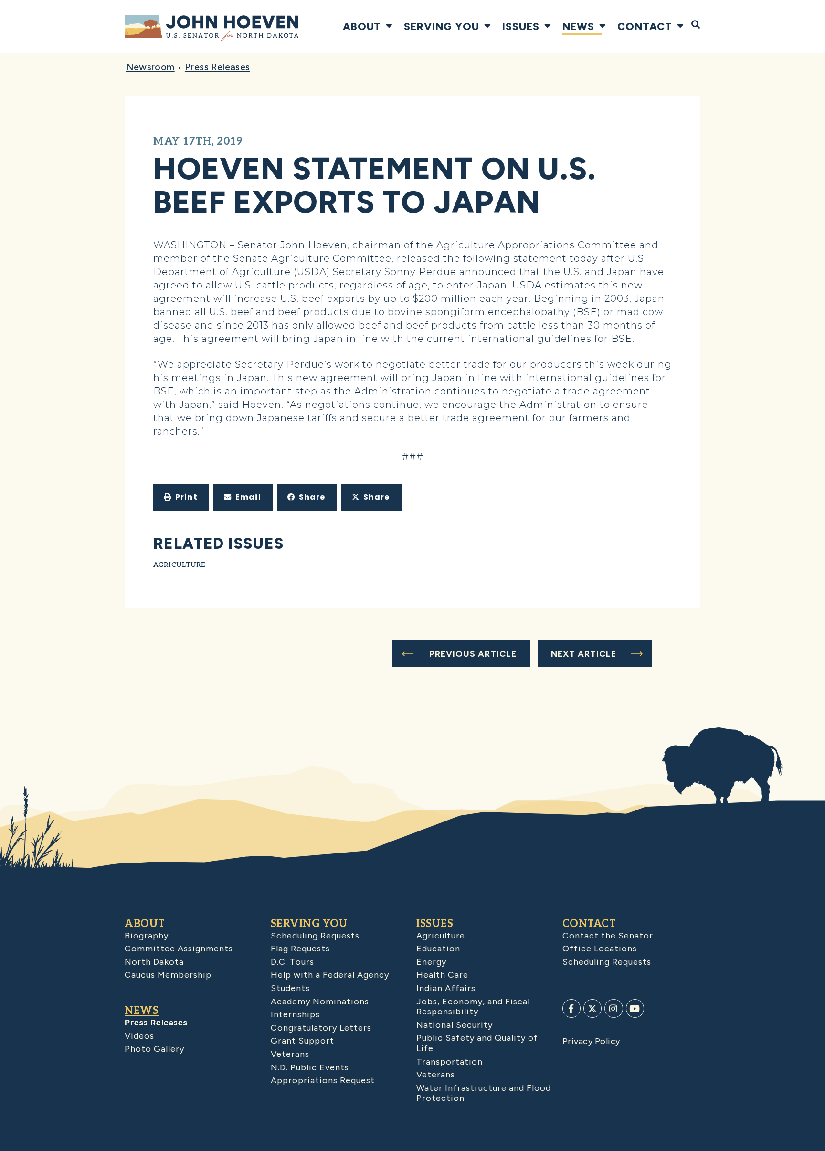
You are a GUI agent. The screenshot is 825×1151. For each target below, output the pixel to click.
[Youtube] (635, 1008)
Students (290, 988)
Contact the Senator (607, 935)
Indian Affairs (446, 988)
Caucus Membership (168, 975)
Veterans (290, 1054)
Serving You (441, 26)
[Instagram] (613, 1008)
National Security (454, 1025)
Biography (147, 935)
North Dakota (154, 962)
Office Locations (599, 948)
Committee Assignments (179, 948)
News (578, 26)
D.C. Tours (292, 962)
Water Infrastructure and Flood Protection (483, 1093)
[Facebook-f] (571, 1008)
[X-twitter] (592, 1008)
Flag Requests (300, 948)
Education (438, 948)
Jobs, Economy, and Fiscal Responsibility (473, 1006)
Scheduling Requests (315, 935)
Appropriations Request (323, 1080)
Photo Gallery (154, 1049)
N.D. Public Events (310, 1067)
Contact (644, 26)
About (362, 26)
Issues (520, 26)
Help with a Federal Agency (330, 975)
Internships (295, 1014)
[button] (181, 497)
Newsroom (150, 67)
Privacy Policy (591, 1041)
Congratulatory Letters (321, 1028)
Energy (431, 962)
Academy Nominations (320, 1001)
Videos (139, 1036)
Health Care (442, 975)
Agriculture (179, 565)
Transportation (449, 1061)
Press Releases (217, 67)
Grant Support (302, 1040)
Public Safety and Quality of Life (477, 1043)
